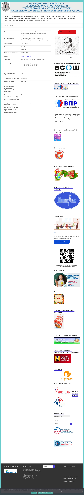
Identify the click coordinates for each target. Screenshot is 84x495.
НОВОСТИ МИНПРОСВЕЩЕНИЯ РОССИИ (28, 18)
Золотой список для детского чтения (70, 476)
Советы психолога (66, 471)
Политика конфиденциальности (69, 481)
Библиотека (65, 474)
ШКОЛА (42, 16)
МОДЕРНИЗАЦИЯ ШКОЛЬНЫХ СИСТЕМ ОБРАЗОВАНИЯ (33, 20)
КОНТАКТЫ (73, 18)
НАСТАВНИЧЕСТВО (71, 16)
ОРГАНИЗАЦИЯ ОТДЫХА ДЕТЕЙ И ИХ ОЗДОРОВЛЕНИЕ (54, 18)
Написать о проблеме (62, 241)
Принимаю (34, 492)
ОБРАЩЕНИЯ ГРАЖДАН (11, 20)
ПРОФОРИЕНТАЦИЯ (10, 18)
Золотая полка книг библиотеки (69, 478)
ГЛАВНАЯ (7, 16)
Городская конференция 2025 (61, 123)
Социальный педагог (67, 469)
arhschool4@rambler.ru (26, 56)
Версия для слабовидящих (68, 31)
